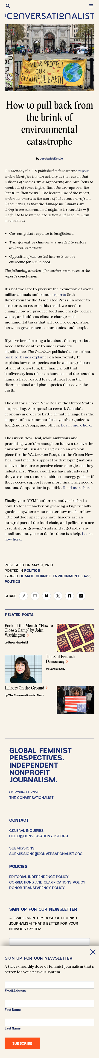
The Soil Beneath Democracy (60, 659)
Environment (66, 576)
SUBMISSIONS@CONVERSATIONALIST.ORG (45, 853)
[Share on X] (58, 596)
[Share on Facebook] (69, 596)
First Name (13, 1010)
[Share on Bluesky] (46, 596)
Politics (32, 570)
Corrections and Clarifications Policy (47, 882)
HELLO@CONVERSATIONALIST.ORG (38, 836)
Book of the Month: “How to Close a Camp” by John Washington (29, 630)
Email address (15, 991)
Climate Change (35, 576)
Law (86, 576)
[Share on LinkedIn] (81, 596)
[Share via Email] (35, 596)
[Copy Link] (23, 596)
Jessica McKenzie (51, 158)
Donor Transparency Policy (37, 887)
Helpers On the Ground (24, 688)
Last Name (12, 1028)
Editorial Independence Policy (39, 876)
